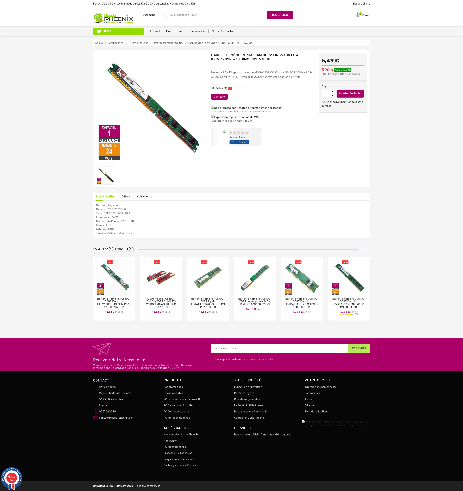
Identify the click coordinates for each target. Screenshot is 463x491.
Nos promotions (173, 387)
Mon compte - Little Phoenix (181, 434)
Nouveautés (197, 31)
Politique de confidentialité (250, 411)
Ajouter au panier (350, 93)
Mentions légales (244, 393)
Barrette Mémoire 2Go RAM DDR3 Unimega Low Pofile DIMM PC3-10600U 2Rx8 (254, 301)
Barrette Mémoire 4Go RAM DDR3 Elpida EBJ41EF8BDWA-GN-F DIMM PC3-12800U (208, 303)
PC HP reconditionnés (177, 417)
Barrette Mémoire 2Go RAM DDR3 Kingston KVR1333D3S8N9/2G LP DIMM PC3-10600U (349, 303)
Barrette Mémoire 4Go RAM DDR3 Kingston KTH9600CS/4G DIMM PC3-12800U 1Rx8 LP (114, 303)
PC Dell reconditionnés (177, 411)
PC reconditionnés (175, 446)
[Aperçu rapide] (117, 280)
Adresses (310, 405)
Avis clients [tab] (144, 196)
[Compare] (110, 280)
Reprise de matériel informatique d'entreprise (262, 434)
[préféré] (124, 280)
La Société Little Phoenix (249, 405)
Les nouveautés (173, 393)
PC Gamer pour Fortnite (178, 405)
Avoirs (308, 399)
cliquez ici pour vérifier (353, 425)
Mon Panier (170, 440)
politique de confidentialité (247, 359)
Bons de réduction (316, 411)
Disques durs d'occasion (178, 459)
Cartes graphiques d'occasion (181, 465)
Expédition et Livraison (248, 387)
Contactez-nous (122, 3)
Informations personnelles (321, 387)
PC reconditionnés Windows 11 (182, 399)
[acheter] (197, 280)
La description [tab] (105, 196)
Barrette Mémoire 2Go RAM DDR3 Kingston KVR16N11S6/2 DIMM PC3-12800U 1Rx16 (301, 303)
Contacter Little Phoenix (249, 417)
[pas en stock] (103, 280)
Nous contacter (223, 31)
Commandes (312, 393)
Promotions (174, 31)
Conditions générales (247, 399)
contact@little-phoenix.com (116, 417)
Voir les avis (239, 142)
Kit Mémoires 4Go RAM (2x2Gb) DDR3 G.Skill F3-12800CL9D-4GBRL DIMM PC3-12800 (161, 303)
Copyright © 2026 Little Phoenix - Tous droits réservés (126, 486)
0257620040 (107, 411)
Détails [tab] (126, 196)
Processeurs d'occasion (178, 453)
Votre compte (318, 380)
